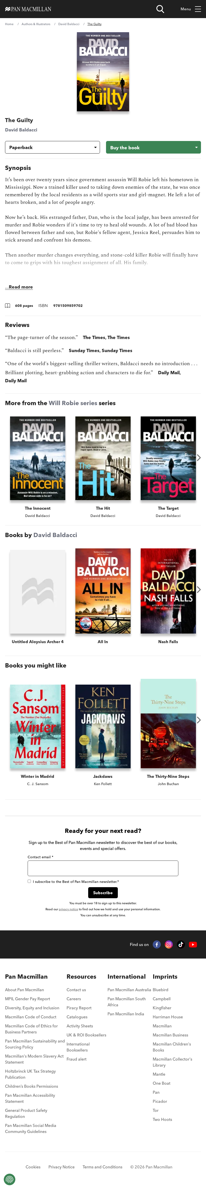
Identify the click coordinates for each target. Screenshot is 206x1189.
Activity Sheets (80, 1025)
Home (9, 24)
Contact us (76, 989)
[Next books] (199, 457)
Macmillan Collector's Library (172, 1062)
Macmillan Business (170, 1034)
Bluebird (160, 989)
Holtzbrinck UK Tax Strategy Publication (30, 1074)
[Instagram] (169, 944)
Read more (21, 287)
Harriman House (168, 1016)
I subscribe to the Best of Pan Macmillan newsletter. (76, 881)
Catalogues (77, 1016)
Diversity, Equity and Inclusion (32, 1007)
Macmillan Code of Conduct (30, 1016)
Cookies (33, 1166)
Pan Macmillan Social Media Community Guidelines (30, 1128)
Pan (156, 1092)
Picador (160, 1101)
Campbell (162, 998)
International (127, 976)
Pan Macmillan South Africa (127, 1001)
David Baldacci (68, 24)
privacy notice (68, 909)
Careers (74, 998)
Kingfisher (162, 1007)
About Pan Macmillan (24, 989)
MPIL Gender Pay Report (27, 998)
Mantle (159, 1074)
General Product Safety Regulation (26, 1113)
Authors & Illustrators (36, 24)
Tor (156, 1110)
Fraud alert (76, 1059)
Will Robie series (73, 403)
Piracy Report (79, 1007)
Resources (81, 976)
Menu (186, 9)
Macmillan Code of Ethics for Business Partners (31, 1028)
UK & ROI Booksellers (86, 1034)
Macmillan (162, 1025)
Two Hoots (162, 1119)
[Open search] (160, 9)
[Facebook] (157, 944)
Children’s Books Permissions (31, 1086)
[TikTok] (181, 944)
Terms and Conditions (102, 1166)
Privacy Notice (61, 1166)
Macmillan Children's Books (172, 1047)
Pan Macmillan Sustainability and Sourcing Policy (35, 1044)
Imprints (165, 976)
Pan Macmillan (26, 976)
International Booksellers (78, 1047)
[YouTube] (193, 944)
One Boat (161, 1083)
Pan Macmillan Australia (129, 989)
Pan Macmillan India (126, 1013)
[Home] (28, 9)
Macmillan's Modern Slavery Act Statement (34, 1059)
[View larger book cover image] (103, 71)
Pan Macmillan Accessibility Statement (30, 1098)
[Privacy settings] (9, 1179)
